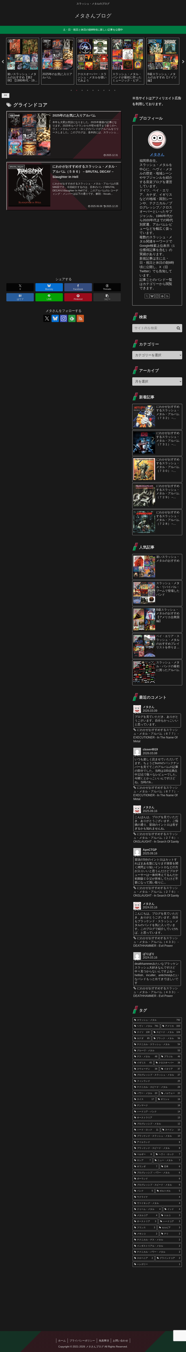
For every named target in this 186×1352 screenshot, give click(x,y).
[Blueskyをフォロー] (55, 318)
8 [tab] (109, 90)
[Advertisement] (63, 245)
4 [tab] (87, 90)
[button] (107, 297)
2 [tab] (76, 90)
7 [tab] (104, 90)
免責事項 (104, 1340)
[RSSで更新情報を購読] (80, 318)
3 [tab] (82, 90)
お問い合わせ (120, 1340)
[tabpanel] (22, 61)
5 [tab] (93, 90)
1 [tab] (71, 90)
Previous (3, 62)
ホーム (62, 1340)
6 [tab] (98, 90)
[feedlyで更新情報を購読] (72, 318)
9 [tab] (115, 90)
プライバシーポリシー (82, 1340)
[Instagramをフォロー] (63, 318)
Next (183, 62)
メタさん (157, 154)
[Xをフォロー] (46, 318)
